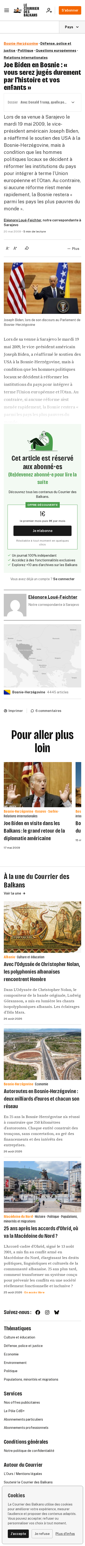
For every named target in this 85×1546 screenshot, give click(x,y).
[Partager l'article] (27, 248)
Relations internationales (26, 58)
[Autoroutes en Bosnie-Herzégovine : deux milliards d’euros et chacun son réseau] (42, 1054)
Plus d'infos (65, 1534)
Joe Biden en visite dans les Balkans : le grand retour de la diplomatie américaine (34, 831)
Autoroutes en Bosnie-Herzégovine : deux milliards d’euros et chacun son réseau (41, 1099)
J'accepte (18, 1534)
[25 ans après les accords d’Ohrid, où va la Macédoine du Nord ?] (42, 1187)
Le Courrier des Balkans (31, 10)
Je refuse (42, 1534)
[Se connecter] (50, 10)
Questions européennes (56, 50)
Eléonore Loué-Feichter (22, 220)
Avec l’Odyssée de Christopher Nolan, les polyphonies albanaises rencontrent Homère (42, 972)
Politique (25, 50)
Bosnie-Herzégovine (21, 43)
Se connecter (64, 579)
